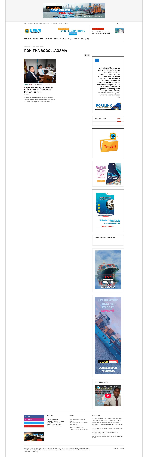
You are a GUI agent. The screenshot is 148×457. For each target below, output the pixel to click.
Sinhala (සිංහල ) (67, 39)
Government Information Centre (54, 426)
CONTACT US (46, 23)
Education (27, 39)
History (76, 39)
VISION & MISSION (38, 23)
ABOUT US (30, 23)
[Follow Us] (118, 24)
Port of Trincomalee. (37, 84)
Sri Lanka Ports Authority (52, 419)
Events (35, 39)
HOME (25, 23)
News (41, 39)
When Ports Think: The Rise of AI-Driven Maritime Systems (107, 418)
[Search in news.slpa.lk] (122, 24)
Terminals (57, 39)
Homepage (27, 47)
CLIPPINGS (66, 23)
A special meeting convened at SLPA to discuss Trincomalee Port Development (38, 89)
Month (119, 119)
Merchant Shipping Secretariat (54, 424)
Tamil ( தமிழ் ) (85, 39)
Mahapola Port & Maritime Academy (55, 421)
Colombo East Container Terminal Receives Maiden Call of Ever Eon (101, 32)
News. (30, 84)
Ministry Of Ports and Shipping (54, 423)
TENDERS (60, 23)
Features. (26, 84)
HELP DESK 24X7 (53, 23)
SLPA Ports (48, 39)
